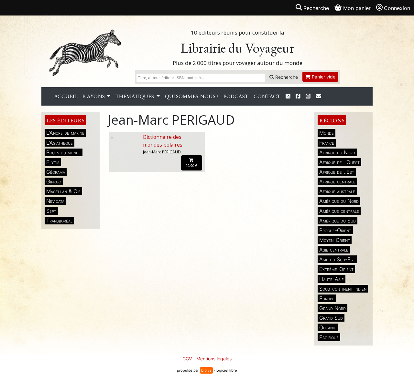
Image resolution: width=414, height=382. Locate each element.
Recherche (286, 77)
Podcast (235, 96)
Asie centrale (333, 249)
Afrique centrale (337, 181)
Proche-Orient (335, 230)
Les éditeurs (65, 120)
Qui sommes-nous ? (191, 96)
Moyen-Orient (334, 240)
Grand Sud (331, 318)
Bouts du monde (63, 152)
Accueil (65, 96)
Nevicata (55, 201)
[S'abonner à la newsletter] (318, 96)
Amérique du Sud (337, 220)
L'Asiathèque (59, 142)
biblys (206, 370)
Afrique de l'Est (336, 172)
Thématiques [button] (135, 96)
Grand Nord (332, 308)
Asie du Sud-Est (337, 259)
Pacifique (329, 337)
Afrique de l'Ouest (339, 162)
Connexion (397, 8)
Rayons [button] (94, 96)
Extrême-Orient (336, 269)
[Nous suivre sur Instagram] (308, 96)
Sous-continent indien (342, 288)
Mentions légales (214, 358)
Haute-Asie (331, 279)
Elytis (53, 162)
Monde (326, 132)
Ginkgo (53, 181)
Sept (51, 211)
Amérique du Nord (339, 201)
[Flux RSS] (288, 96)
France (326, 142)
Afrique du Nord (337, 152)
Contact (267, 96)
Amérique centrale (339, 211)
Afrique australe (337, 191)
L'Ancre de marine (65, 132)
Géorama (55, 172)
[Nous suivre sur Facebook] (298, 96)
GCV (187, 358)
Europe (326, 298)
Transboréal (59, 220)
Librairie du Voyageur (237, 48)
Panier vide (322, 76)
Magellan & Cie (63, 191)
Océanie (327, 327)
